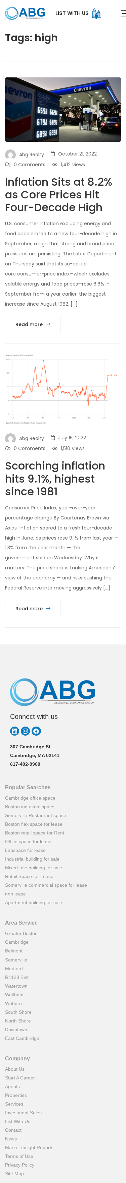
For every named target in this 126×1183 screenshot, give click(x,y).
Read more (29, 324)
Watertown (16, 986)
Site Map (14, 1173)
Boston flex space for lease (33, 824)
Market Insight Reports (29, 1147)
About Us (15, 1069)
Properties (16, 1095)
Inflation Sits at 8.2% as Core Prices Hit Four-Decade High (58, 194)
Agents (12, 1086)
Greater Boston (21, 933)
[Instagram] (25, 731)
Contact (13, 1130)
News (11, 1138)
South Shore (18, 1012)
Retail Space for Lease (29, 876)
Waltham (14, 994)
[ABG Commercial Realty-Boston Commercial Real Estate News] (25, 13)
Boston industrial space (29, 806)
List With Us (17, 1121)
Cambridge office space (30, 798)
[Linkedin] (14, 731)
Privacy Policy (19, 1165)
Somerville (16, 959)
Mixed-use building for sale (33, 867)
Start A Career (20, 1077)
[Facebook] (36, 731)
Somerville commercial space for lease (46, 885)
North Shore (18, 1020)
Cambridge (17, 942)
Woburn (13, 1003)
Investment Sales (23, 1112)
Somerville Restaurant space (35, 815)
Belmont (14, 950)
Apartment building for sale (33, 902)
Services (14, 1104)
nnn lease (15, 893)
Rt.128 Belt (17, 977)
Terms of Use (19, 1156)
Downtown (16, 1029)
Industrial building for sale (32, 859)
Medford (14, 968)
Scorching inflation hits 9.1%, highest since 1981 (55, 478)
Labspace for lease (25, 850)
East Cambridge (22, 1038)
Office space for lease (28, 841)
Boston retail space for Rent (34, 832)
